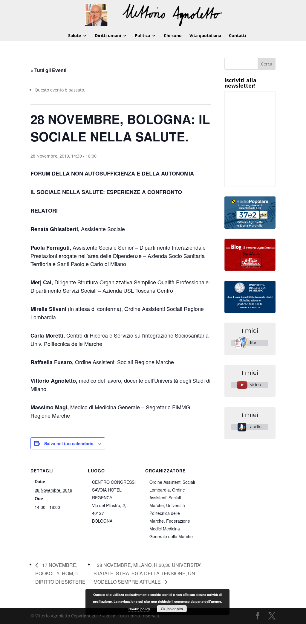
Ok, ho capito (172, 608)
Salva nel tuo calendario (69, 443)
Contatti (237, 35)
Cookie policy (139, 609)
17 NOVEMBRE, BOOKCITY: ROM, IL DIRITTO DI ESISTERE (60, 573)
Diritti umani (108, 35)
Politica (142, 35)
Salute (74, 35)
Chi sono (173, 35)
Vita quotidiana (205, 35)
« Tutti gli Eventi (48, 70)
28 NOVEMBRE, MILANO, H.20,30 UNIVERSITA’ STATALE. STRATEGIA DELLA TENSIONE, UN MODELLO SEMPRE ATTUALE (147, 573)
